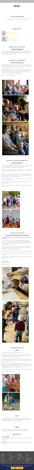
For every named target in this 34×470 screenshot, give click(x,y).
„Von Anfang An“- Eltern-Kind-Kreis (11, 38)
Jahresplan (19, 459)
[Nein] (32, 467)
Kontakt (2, 456)
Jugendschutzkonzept (12, 456)
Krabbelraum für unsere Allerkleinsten (11, 32)
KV (1, 459)
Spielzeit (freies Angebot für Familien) (12, 40)
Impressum (10, 458)
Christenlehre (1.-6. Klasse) (10, 39)
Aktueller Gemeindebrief (21, 456)
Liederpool (27, 460)
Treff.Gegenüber (3, 460)
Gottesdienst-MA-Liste (29, 458)
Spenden (10, 460)
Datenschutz (11, 459)
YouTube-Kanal (8, 442)
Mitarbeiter (2, 458)
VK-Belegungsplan (28, 459)
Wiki (26, 462)
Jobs (26, 456)
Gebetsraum (27, 461)
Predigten (19, 458)
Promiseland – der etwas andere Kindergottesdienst (13, 34)
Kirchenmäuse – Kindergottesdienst (10, 33)
